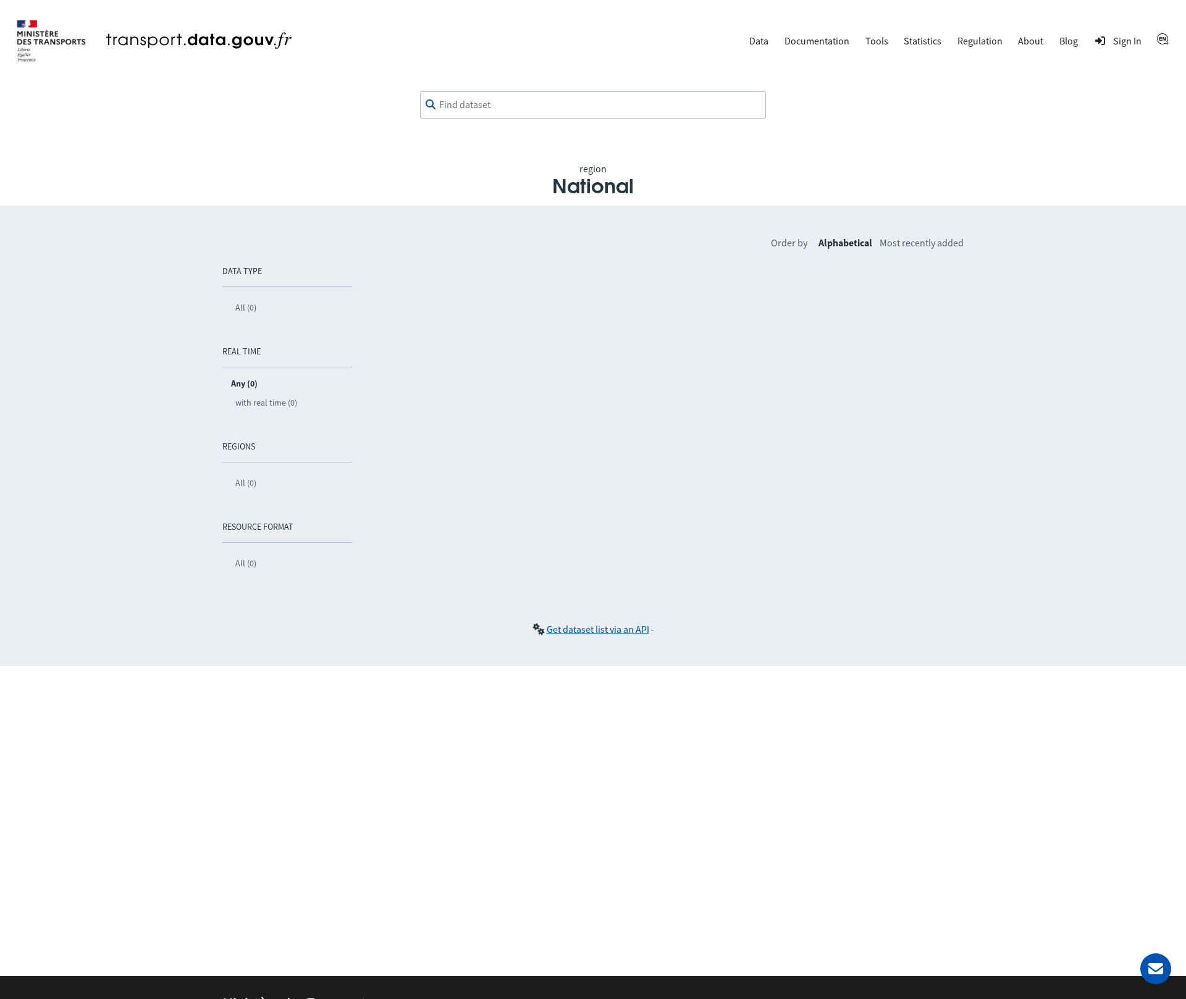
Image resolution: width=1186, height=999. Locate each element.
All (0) (245, 307)
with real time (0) (266, 402)
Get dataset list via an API (598, 629)
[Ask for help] (1155, 968)
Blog (1068, 41)
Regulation (980, 41)
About (1030, 41)
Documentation (816, 41)
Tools (876, 41)
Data (758, 41)
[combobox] (593, 105)
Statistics (922, 41)
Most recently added (922, 242)
